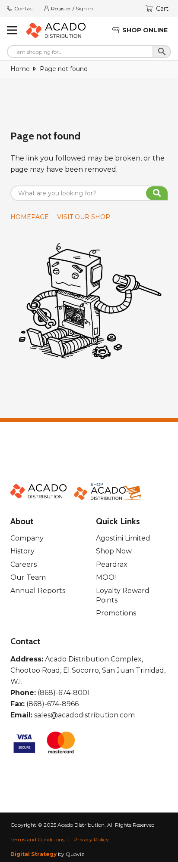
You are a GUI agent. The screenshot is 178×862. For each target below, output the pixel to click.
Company (27, 538)
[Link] (56, 30)
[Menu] (12, 30)
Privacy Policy (91, 839)
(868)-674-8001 (64, 693)
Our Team (28, 577)
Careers (23, 564)
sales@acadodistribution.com (84, 715)
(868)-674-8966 (52, 704)
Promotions (116, 613)
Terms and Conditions (37, 839)
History (22, 551)
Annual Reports (37, 591)
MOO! (106, 577)
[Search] (157, 193)
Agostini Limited (123, 538)
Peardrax (111, 564)
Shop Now (114, 551)
